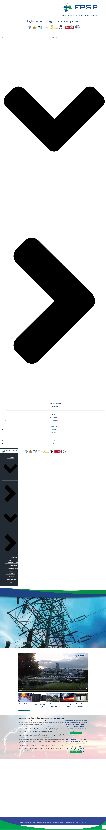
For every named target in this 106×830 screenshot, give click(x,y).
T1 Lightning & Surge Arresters (55, 403)
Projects (54, 423)
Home (54, 34)
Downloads (54, 432)
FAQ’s (54, 440)
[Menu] (53, 447)
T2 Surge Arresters (55, 406)
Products (12, 457)
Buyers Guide (54, 426)
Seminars (54, 429)
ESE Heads (55, 420)
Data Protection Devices (55, 417)
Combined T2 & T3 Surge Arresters (55, 409)
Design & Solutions (54, 435)
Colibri (84, 822)
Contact (54, 443)
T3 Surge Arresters (55, 411)
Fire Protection (55, 414)
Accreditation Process (54, 437)
